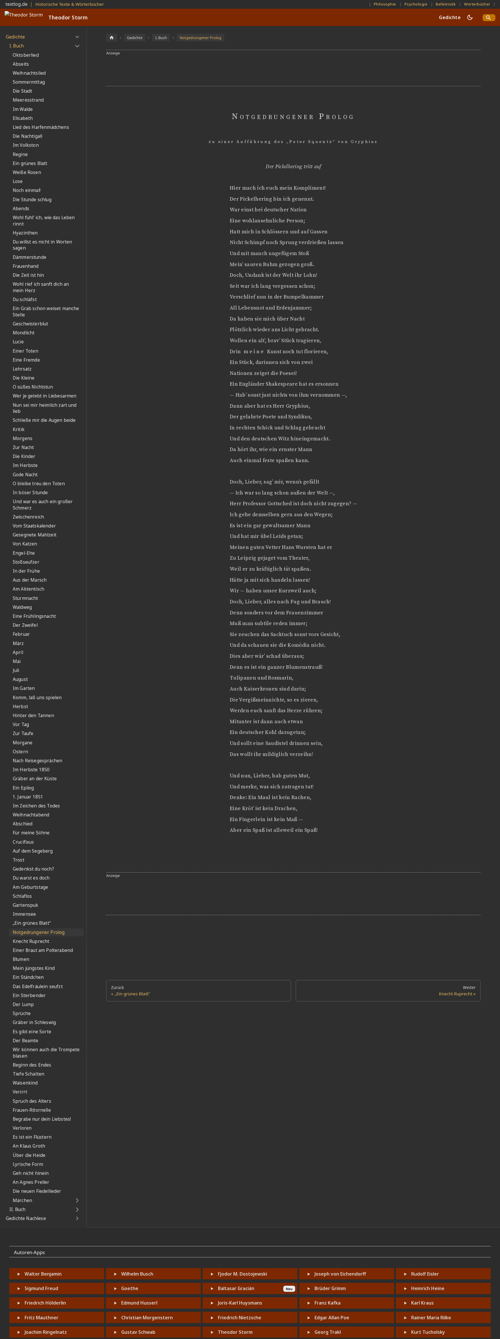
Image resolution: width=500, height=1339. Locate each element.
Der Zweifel (25, 625)
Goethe (129, 1288)
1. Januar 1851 (28, 797)
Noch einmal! (27, 190)
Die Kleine (24, 378)
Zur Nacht (23, 447)
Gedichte (450, 17)
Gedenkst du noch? (33, 869)
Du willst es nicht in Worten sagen (42, 245)
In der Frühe (26, 571)
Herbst (20, 707)
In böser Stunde (30, 493)
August (20, 679)
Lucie (18, 342)
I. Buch (16, 46)
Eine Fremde (26, 360)
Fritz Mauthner (41, 1317)
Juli (16, 670)
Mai (17, 661)
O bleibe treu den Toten (39, 484)
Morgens (22, 438)
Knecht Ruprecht (31, 941)
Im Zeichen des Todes (36, 806)
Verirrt (20, 1092)
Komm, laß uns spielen (37, 698)
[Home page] (111, 37)
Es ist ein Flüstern (32, 1137)
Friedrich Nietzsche (239, 1317)
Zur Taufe (23, 733)
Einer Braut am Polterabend (43, 950)
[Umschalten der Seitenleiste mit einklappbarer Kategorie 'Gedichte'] (77, 37)
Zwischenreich (28, 517)
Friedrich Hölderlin (45, 1303)
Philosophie (385, 4)
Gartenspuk (25, 905)
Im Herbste (25, 465)
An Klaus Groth (29, 1146)
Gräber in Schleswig (34, 1022)
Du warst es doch (31, 878)
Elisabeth (23, 118)
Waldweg (22, 607)
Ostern (20, 752)
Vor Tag (21, 724)
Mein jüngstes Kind (34, 968)
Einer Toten (25, 351)
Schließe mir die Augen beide (44, 420)
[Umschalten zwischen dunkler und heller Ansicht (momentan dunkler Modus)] (470, 17)
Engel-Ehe (24, 553)
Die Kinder (24, 456)
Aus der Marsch (30, 580)
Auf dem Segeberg (33, 851)
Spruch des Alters (32, 1101)
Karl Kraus (422, 1303)
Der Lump (23, 1004)
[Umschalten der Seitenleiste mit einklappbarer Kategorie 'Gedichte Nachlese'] (77, 1218)
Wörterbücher (477, 4)
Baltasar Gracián (236, 1288)
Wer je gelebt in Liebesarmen (44, 396)
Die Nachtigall (27, 136)
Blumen (21, 959)
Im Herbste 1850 (31, 770)
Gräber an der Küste (35, 779)
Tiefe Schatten (28, 1074)
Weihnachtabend (31, 815)
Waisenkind (25, 1083)
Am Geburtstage (30, 887)
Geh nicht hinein (31, 1173)
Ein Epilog (23, 788)
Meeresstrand (28, 100)
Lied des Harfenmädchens (41, 127)
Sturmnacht (25, 598)
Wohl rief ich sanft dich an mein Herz (41, 287)
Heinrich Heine (427, 1288)
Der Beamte (25, 1041)
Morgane (22, 743)
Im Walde (23, 109)
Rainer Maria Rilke (431, 1317)
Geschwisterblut (30, 324)
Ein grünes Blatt (30, 163)
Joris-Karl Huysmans (240, 1303)
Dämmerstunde (29, 257)
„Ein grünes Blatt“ (32, 923)
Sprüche (22, 1013)
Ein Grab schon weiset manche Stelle (46, 311)
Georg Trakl (328, 1332)
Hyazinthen (25, 233)
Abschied (22, 824)
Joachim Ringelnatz (46, 1332)
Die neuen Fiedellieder (37, 1191)
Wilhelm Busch (137, 1274)
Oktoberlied (26, 55)
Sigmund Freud (41, 1288)
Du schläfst (25, 299)
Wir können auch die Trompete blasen (46, 1053)
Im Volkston (26, 145)
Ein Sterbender (29, 995)
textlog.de (16, 4)
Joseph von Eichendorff (340, 1274)
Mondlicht (23, 333)
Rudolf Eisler (425, 1274)
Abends (21, 209)
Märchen (22, 1200)
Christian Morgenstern (147, 1317)
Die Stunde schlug (32, 200)
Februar (21, 634)
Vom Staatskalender (34, 526)
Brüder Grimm (330, 1288)
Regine (20, 154)
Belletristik (446, 4)
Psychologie (416, 4)
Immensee (24, 914)
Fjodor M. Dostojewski (242, 1274)
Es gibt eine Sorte (32, 1032)
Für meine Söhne (31, 833)
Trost (18, 860)
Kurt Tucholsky (428, 1332)
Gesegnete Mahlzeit (34, 535)
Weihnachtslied (29, 73)
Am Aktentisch (28, 589)
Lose (18, 181)
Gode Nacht (25, 475)
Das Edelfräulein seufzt (38, 986)
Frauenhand (26, 266)
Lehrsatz (22, 369)
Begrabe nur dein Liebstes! (42, 1119)
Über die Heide (29, 1155)
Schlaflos (22, 896)
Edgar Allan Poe (332, 1317)
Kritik (19, 429)
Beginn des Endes (32, 1065)
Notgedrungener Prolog (39, 932)
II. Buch (17, 1209)
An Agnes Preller (31, 1182)
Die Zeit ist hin (28, 275)
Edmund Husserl (139, 1303)
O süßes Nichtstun (33, 387)
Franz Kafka (328, 1303)
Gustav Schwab (138, 1332)
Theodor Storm (235, 1332)
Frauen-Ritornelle (32, 1110)
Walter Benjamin (43, 1274)
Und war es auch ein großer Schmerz (43, 505)
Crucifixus (23, 842)
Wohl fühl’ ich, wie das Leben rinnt (44, 221)
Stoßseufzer (26, 562)
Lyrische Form (28, 1164)
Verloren (22, 1128)
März (18, 643)
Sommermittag (29, 82)
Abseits (21, 64)
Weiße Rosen (27, 172)
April (18, 652)
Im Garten (24, 688)
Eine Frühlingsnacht (34, 616)
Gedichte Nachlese (26, 1218)
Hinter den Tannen (33, 715)
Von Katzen (25, 544)
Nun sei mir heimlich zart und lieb (45, 408)
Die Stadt (22, 91)
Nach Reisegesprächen (37, 761)
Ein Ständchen (28, 977)
